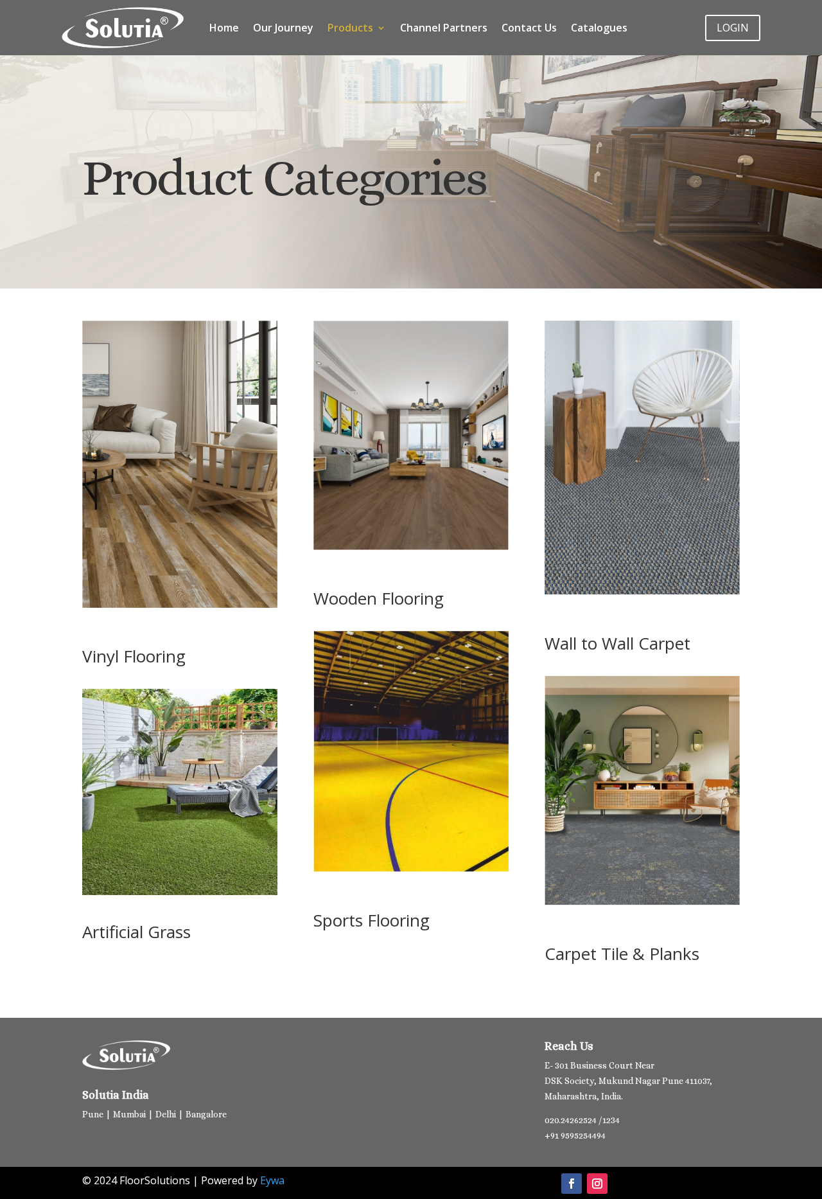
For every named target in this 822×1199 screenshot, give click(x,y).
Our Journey (283, 28)
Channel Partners (443, 28)
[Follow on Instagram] (597, 1183)
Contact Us (529, 28)
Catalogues (599, 28)
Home (224, 28)
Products (350, 28)
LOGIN (733, 28)
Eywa (272, 1180)
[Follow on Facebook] (571, 1183)
